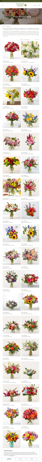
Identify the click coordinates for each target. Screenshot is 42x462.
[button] (2, 5)
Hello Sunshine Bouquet (8, 108)
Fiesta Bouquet (24, 108)
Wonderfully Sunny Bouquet (27, 245)
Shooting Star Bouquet (7, 313)
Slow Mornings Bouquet (26, 382)
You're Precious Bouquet (8, 62)
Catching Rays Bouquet (26, 85)
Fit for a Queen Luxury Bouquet (9, 382)
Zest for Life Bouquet (7, 85)
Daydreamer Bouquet (7, 268)
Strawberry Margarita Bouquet (27, 199)
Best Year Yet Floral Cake (26, 222)
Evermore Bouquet (25, 176)
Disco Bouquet (6, 359)
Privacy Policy (11, 455)
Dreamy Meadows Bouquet (8, 428)
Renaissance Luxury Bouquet (9, 405)
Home (4, 26)
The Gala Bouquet (6, 290)
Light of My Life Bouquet (8, 130)
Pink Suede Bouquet (7, 153)
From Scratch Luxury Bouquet (27, 359)
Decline (31, 458)
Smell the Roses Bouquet (26, 290)
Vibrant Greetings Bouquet (26, 313)
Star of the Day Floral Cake (8, 245)
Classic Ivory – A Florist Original (27, 62)
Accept (20, 458)
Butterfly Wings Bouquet (26, 130)
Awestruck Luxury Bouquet (26, 405)
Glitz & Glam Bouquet (7, 336)
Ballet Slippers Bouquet (8, 222)
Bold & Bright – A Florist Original (9, 199)
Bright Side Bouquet (7, 176)
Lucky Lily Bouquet (25, 428)
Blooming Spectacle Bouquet (27, 153)
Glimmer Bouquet (25, 268)
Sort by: (21, 39)
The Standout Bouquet (26, 336)
